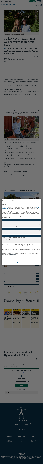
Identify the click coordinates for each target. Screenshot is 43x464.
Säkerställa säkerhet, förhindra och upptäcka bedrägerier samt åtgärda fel (14, 237)
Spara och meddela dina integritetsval (9, 241)
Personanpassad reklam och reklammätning (10, 224)
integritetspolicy (13, 254)
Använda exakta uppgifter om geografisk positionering (11, 230)
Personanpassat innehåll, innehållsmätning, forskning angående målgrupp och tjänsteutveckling (18, 226)
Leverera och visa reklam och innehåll (9, 239)
